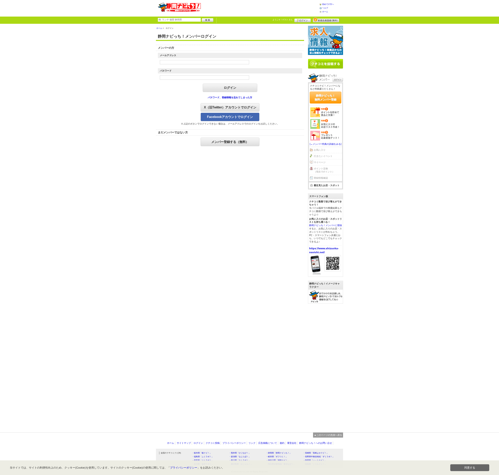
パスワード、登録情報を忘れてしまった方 (230, 97)
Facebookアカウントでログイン (230, 117)
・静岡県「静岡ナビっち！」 (278, 453)
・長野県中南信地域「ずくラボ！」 (318, 457)
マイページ (320, 162)
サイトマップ (184, 443)
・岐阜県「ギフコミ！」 (277, 457)
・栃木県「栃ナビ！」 (201, 453)
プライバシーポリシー (234, 443)
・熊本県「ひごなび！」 (239, 453)
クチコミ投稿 (213, 443)
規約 (282, 443)
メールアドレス (168, 55)
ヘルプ (325, 8)
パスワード (166, 70)
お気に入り (320, 150)
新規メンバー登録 (326, 19)
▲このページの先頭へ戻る (328, 435)
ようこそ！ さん (283, 20)
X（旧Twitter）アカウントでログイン (230, 107)
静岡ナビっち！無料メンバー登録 (325, 97)
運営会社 (291, 443)
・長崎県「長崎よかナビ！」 (315, 453)
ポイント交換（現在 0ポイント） (324, 170)
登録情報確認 (321, 178)
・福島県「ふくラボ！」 (202, 457)
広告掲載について (267, 443)
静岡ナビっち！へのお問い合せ (315, 443)
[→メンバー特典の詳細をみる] (325, 144)
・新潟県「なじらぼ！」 (239, 457)
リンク (252, 443)
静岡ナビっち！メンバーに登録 (325, 225)
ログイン (302, 19)
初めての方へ (328, 4)
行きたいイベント (323, 156)
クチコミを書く (325, 64)
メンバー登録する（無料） (230, 141)
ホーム (325, 12)
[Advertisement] (260, 8)
